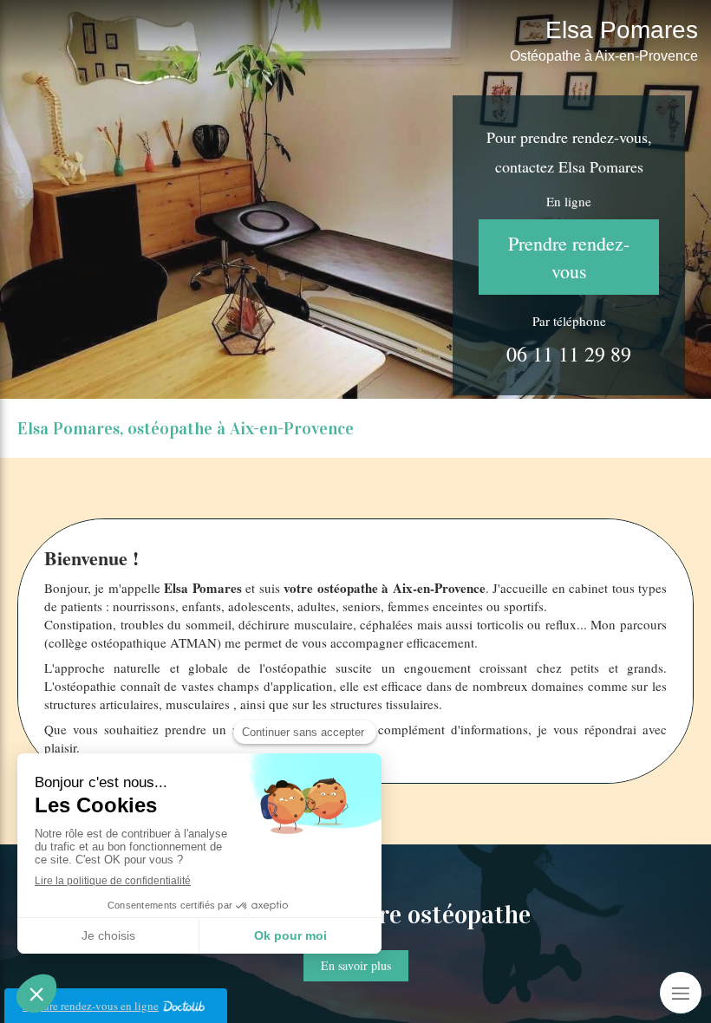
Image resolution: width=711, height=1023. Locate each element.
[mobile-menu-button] (680, 992)
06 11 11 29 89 (568, 354)
